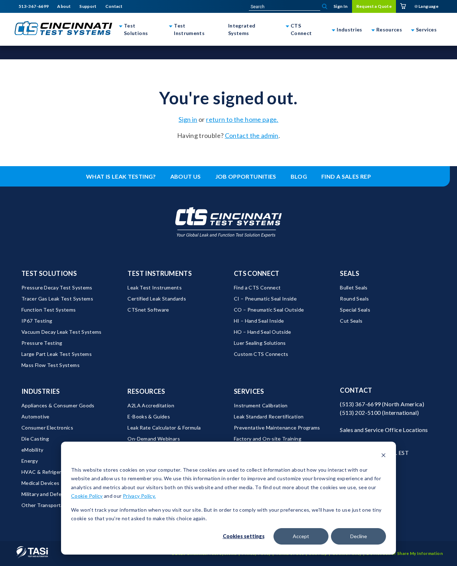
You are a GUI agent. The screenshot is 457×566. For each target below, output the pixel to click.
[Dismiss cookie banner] (383, 456)
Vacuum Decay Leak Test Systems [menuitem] (61, 332)
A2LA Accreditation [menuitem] (150, 405)
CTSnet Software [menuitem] (148, 310)
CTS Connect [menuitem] (257, 273)
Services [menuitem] (249, 391)
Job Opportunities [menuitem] (245, 176)
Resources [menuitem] (146, 391)
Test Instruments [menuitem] (159, 273)
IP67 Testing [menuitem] (36, 321)
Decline (358, 536)
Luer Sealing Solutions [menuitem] (260, 343)
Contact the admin (251, 135)
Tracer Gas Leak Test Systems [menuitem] (57, 299)
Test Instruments (189, 29)
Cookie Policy (87, 496)
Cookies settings (244, 536)
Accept (301, 536)
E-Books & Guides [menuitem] (148, 416)
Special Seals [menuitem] (355, 310)
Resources (389, 29)
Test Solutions (136, 29)
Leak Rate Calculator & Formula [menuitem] (164, 427)
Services (426, 29)
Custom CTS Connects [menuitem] (261, 354)
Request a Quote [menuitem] (374, 6)
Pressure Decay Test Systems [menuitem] (56, 287)
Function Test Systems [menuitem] (48, 310)
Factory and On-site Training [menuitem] (267, 439)
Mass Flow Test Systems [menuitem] (50, 365)
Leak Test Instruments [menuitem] (154, 287)
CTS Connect (301, 29)
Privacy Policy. (139, 496)
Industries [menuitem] (40, 391)
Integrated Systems (242, 29)
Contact (356, 390)
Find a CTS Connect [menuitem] (257, 287)
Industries (349, 29)
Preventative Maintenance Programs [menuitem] (277, 427)
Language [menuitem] (428, 6)
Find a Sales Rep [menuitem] (346, 176)
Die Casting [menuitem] (35, 439)
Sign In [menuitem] (340, 6)
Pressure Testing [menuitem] (41, 343)
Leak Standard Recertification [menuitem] (268, 416)
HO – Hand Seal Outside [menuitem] (262, 332)
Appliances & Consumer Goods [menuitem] (58, 405)
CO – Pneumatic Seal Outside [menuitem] (269, 310)
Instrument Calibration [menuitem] (261, 405)
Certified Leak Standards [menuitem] (156, 299)
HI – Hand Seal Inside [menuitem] (259, 321)
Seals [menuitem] (349, 273)
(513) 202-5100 (360, 412)
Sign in (188, 119)
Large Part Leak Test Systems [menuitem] (56, 354)
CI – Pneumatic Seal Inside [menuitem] (265, 299)
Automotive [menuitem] (35, 416)
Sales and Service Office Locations (384, 429)
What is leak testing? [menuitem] (121, 176)
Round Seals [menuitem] (354, 299)
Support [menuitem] (88, 6)
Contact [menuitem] (114, 6)
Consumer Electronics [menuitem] (47, 427)
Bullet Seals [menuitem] (353, 287)
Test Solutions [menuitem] (49, 273)
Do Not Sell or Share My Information (404, 553)
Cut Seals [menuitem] (351, 321)
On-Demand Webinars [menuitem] (153, 439)
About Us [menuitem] (185, 176)
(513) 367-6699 (360, 404)
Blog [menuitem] (299, 176)
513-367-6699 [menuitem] (34, 6)
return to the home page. (242, 119)
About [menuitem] (64, 6)
